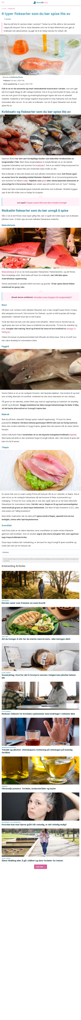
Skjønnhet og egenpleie (11, 822)
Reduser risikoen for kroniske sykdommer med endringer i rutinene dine (38, 714)
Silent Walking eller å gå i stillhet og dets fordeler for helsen (32, 860)
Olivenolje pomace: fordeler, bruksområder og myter (29, 788)
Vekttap (5, 637)
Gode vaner (6, 673)
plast (44, 181)
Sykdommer (6, 711)
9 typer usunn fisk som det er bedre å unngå (46, 203)
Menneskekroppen (9, 747)
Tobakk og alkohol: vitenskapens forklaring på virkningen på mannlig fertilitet (37, 751)
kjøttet (73, 435)
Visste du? (11, 8)
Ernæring (5, 601)
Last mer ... (40, 867)
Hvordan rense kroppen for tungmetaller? (53, 297)
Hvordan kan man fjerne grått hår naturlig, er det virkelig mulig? (34, 824)
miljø (25, 181)
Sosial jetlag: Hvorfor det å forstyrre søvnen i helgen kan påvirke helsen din (39, 676)
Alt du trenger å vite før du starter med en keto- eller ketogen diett (36, 639)
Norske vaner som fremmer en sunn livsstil (23, 603)
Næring (4, 786)
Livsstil (4, 8)
